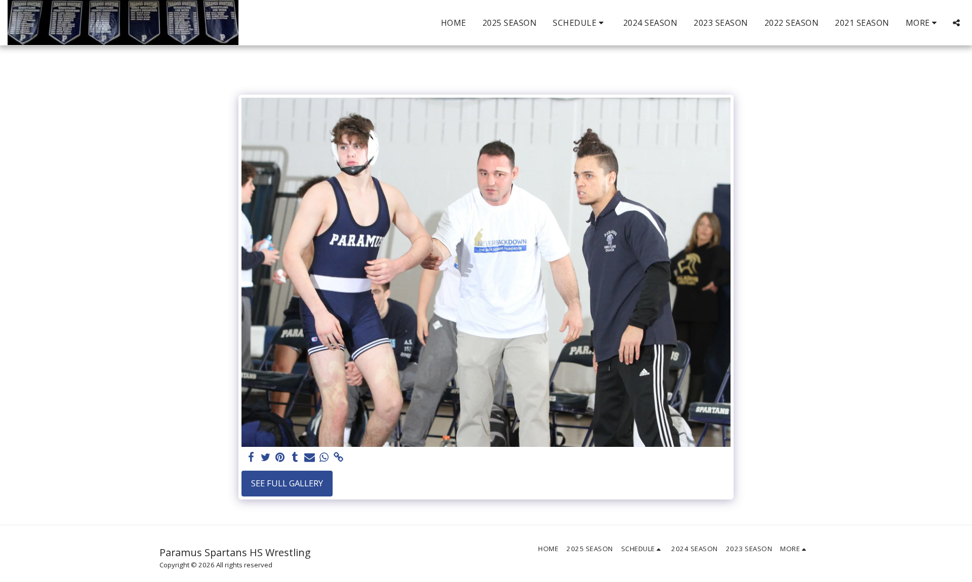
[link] (339, 457)
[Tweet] (265, 457)
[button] (580, 23)
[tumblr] (295, 457)
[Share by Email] (309, 457)
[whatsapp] (324, 457)
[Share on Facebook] (251, 457)
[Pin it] (280, 457)
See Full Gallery (287, 483)
